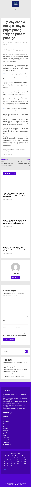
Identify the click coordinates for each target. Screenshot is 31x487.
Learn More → (15, 277)
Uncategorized (7, 444)
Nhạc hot (5, 425)
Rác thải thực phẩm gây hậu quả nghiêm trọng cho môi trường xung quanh (14, 249)
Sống (4, 435)
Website (18, 327)
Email (5, 327)
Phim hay (5, 430)
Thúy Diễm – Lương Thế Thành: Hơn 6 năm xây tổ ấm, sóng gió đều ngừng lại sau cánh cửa (15, 194)
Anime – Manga (7, 419)
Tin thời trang (6, 440)
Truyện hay (6, 442)
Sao (4, 433)
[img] (15, 10)
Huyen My (6, 42)
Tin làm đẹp (6, 439)
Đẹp (4, 423)
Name (5, 320)
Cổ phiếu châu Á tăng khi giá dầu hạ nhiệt (14, 376)
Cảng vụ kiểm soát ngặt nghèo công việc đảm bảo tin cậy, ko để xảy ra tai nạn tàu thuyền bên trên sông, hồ (14, 222)
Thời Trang (6, 437)
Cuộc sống (6, 421)
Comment (6, 298)
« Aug (4, 469)
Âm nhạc (5, 416)
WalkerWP (19, 485)
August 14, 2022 (15, 42)
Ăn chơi (5, 418)
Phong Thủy (22, 42)
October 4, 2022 (8, 199)
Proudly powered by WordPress (13, 483)
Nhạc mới (5, 426)
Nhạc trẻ (5, 428)
